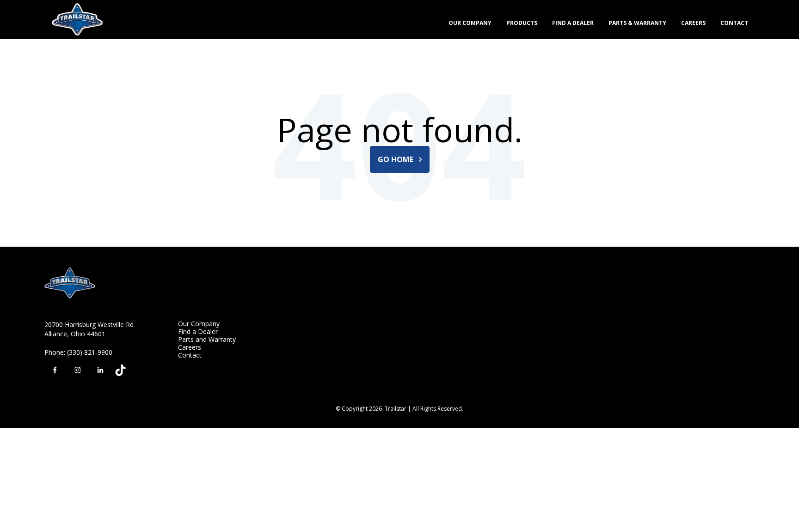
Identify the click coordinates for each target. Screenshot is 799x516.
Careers (693, 23)
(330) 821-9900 (89, 352)
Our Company (470, 23)
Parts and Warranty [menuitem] (207, 339)
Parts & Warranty (637, 23)
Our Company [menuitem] (199, 323)
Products (521, 23)
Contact (734, 23)
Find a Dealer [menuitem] (198, 331)
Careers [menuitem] (189, 347)
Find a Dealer (573, 23)
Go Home (396, 159)
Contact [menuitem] (190, 355)
